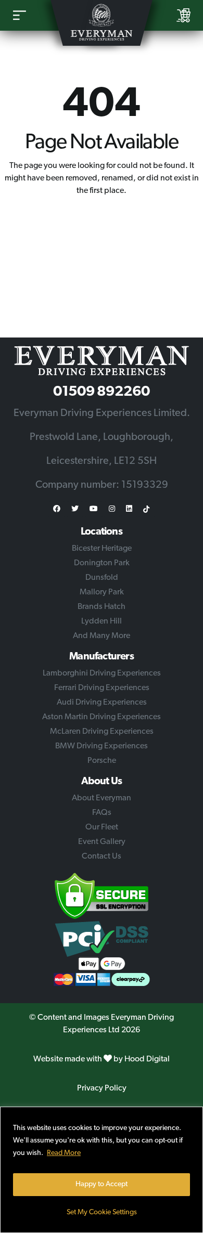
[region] (101, 1170)
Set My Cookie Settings (102, 1212)
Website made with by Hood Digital (101, 1059)
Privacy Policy (101, 1088)
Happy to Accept (101, 1184)
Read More (64, 1153)
